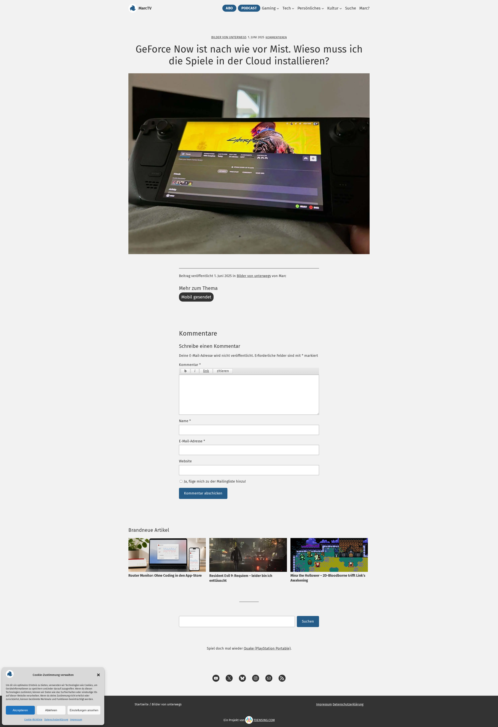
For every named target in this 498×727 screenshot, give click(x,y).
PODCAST (249, 8)
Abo (229, 8)
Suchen (308, 621)
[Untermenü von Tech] (293, 8)
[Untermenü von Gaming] (278, 8)
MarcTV (145, 8)
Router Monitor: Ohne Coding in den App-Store (165, 575)
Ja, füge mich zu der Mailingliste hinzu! (214, 481)
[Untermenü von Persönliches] (323, 8)
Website (185, 461)
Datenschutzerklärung (56, 719)
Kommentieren (276, 37)
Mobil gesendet (196, 297)
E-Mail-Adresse (192, 441)
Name (185, 421)
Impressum (76, 719)
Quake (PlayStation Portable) (267, 648)
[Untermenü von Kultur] (340, 8)
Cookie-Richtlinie (33, 719)
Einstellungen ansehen (84, 710)
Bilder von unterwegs (228, 37)
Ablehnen (51, 710)
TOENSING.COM (264, 720)
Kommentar (190, 365)
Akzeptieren (20, 710)
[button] (98, 675)
